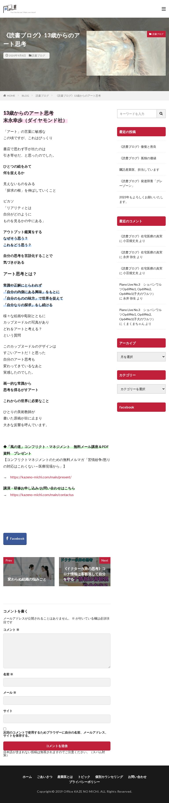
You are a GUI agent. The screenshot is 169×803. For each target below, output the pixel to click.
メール (9, 692)
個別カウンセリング (109, 777)
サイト (8, 710)
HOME (11, 95)
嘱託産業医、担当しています (139, 169)
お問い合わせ (137, 777)
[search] (161, 113)
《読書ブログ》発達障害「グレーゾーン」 (140, 183)
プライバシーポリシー (84, 782)
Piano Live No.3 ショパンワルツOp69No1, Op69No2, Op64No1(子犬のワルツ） (140, 289)
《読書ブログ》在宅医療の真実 (140, 236)
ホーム (27, 777)
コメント (11, 629)
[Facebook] (15, 539)
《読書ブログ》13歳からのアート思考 (78, 95)
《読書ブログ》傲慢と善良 (137, 146)
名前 (8, 674)
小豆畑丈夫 (130, 241)
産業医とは (65, 777)
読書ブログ (38, 55)
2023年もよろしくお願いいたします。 (141, 199)
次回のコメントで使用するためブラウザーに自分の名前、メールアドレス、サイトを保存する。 (55, 734)
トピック (84, 777)
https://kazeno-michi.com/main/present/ (41, 477)
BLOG (25, 95)
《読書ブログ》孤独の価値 (137, 158)
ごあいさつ (44, 777)
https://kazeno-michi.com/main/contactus (42, 494)
